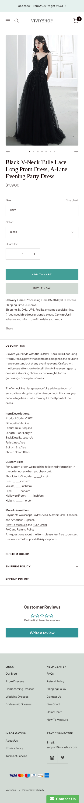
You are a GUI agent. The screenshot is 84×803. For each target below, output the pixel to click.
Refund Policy (25, 529)
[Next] (76, 151)
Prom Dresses (15, 681)
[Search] (16, 21)
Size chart (72, 200)
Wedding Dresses (17, 696)
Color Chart (54, 712)
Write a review (42, 632)
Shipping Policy (18, 566)
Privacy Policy (14, 748)
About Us (12, 740)
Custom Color (17, 554)
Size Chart (53, 704)
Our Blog (11, 673)
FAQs (50, 673)
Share (9, 328)
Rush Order (40, 524)
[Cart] (76, 20)
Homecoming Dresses (20, 689)
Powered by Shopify (33, 789)
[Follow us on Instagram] (52, 758)
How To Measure (16, 524)
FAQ (8, 529)
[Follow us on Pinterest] (62, 758)
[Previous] (8, 151)
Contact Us (54, 696)
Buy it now (42, 288)
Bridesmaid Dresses (19, 704)
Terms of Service (16, 756)
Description (15, 345)
